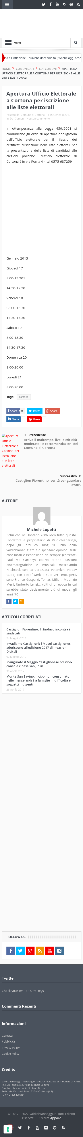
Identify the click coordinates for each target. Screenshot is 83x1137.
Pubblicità (8, 1041)
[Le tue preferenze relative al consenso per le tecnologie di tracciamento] (8, 1129)
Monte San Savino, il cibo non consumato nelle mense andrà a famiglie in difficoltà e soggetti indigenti (38, 680)
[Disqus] (41, 755)
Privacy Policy (11, 1048)
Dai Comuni (17, 118)
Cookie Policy (10, 1054)
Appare (55, 1118)
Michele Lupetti (41, 529)
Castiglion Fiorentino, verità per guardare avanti (48, 482)
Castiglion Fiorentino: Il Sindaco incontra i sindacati (38, 631)
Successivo (68, 476)
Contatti (7, 1035)
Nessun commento (38, 118)
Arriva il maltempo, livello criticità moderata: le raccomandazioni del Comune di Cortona (51, 443)
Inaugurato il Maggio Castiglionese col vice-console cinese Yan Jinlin (39, 664)
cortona (23, 396)
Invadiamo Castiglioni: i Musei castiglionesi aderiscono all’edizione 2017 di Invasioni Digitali (38, 647)
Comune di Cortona (33, 114)
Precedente (37, 435)
